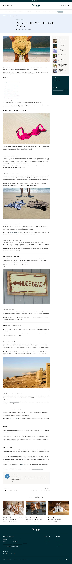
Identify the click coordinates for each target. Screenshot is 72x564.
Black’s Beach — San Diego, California (12, 95)
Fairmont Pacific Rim (14, 333)
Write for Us (58, 541)
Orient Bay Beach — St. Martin (10, 93)
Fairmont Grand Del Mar (14, 402)
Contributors (58, 539)
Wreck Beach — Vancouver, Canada (11, 92)
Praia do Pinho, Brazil (8, 89)
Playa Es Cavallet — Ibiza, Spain (11, 88)
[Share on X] (10, 16)
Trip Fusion (67, 559)
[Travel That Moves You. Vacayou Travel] (36, 529)
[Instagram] (12, 481)
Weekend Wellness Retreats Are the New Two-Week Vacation (57, 518)
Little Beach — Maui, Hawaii (10, 80)
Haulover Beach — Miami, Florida (11, 84)
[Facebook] (61, 5)
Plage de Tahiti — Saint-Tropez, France (12, 86)
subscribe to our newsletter (37, 469)
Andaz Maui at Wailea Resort (15, 165)
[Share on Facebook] (7, 16)
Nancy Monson (29, 521)
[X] (63, 5)
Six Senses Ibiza (13, 264)
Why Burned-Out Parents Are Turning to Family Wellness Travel (13, 518)
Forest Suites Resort (14, 418)
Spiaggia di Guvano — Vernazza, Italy (11, 82)
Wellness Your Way (47, 539)
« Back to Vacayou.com (7, 5)
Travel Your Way (47, 541)
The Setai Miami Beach (14, 232)
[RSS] (68, 5)
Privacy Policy (60, 559)
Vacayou (18, 29)
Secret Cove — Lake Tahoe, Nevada (11, 97)
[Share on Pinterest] (16, 16)
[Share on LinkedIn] (13, 16)
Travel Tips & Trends (20, 19)
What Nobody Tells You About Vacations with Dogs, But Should (34, 518)
